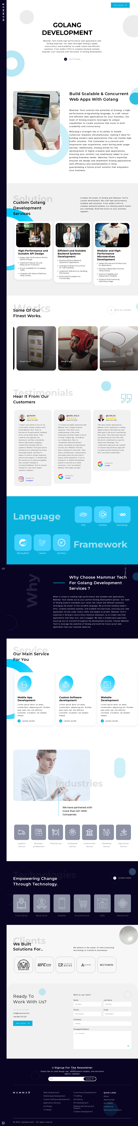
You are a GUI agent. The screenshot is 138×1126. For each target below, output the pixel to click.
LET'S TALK (74, 59)
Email (106, 1010)
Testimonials (109, 1100)
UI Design (47, 1110)
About (106, 1096)
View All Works (122, 310)
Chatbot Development (83, 1112)
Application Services (52, 1103)
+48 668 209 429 (19, 1017)
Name (75, 1000)
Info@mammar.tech (21, 1013)
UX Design (47, 1106)
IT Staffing (77, 1096)
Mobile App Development (54, 1096)
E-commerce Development (84, 1093)
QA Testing (78, 1099)
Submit (89, 1079)
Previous (12, 253)
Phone (76, 1010)
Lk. (125, 551)
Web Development (51, 1093)
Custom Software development (56, 1099)
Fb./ (125, 563)
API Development (80, 1103)
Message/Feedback (81, 1029)
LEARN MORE (28, 721)
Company (77, 1020)
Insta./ (125, 557)
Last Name (108, 1000)
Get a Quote (119, 5)
